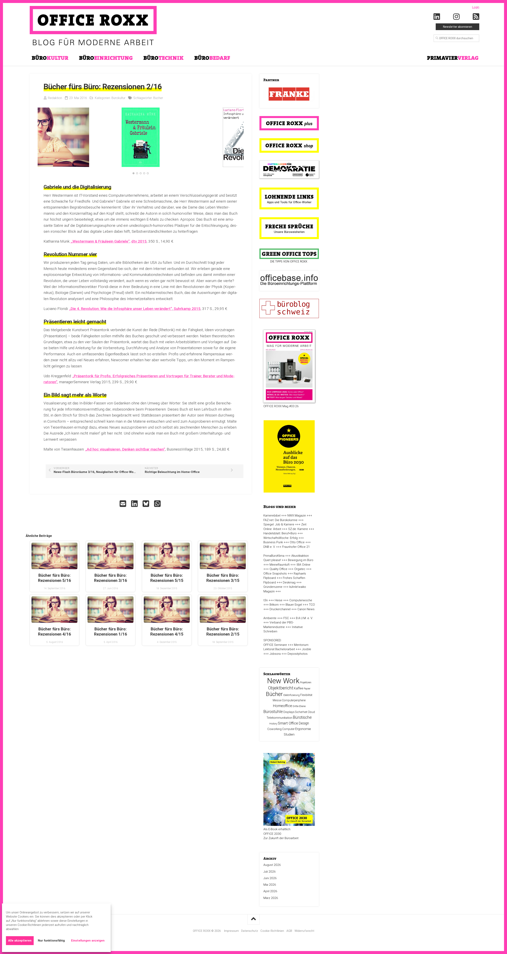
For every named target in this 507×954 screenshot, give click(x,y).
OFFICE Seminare (275, 645)
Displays (288, 712)
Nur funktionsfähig (51, 940)
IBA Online (303, 564)
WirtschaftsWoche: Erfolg (280, 538)
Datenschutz (249, 931)
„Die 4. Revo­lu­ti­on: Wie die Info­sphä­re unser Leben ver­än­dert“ (120, 308)
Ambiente (269, 618)
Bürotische (302, 717)
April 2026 (270, 891)
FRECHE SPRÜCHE (289, 226)
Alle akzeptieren (19, 940)
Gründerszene (272, 587)
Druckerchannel (280, 609)
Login (475, 7)
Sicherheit (301, 712)
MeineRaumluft (280, 564)
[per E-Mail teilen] (123, 503)
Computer (288, 729)
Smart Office (288, 723)
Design (304, 723)
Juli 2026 (269, 871)
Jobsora (275, 654)
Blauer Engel (294, 604)
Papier (307, 688)
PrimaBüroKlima (273, 556)
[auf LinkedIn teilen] (135, 503)
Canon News (305, 609)
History (273, 723)
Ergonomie (303, 729)
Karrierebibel (271, 515)
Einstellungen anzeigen (88, 940)
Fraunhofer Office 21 (296, 547)
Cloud (311, 712)
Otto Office (297, 542)
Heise (278, 600)
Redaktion (55, 98)
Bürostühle (273, 711)
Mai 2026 (269, 884)
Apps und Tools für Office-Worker (289, 202)
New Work (283, 681)
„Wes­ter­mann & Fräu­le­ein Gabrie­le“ (100, 241)
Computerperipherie (294, 700)
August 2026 (272, 865)
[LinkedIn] (437, 17)
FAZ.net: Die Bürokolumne (280, 520)
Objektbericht (280, 687)
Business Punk (273, 542)
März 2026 (270, 898)
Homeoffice (282, 705)
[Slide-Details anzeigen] (289, 94)
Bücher (158, 98)
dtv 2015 (139, 241)
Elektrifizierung (291, 695)
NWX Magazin (296, 515)
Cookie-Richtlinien (272, 931)
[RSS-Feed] (476, 17)
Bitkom (274, 604)
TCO (312, 604)
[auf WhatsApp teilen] (158, 503)
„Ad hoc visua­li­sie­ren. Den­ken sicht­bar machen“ (125, 449)
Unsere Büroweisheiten (289, 232)
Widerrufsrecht (304, 931)
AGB (289, 931)
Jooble (306, 649)
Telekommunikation (279, 718)
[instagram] (456, 17)
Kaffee (298, 688)
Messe (277, 700)
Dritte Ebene (299, 706)
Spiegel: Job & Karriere (278, 524)
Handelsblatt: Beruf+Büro (280, 533)
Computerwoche (300, 600)
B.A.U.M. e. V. (304, 618)
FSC (286, 618)
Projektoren (305, 682)
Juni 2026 (270, 878)
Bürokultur (118, 98)
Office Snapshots (275, 573)
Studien (289, 734)
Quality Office (278, 569)
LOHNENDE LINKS (289, 196)
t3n (265, 600)
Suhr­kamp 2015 (186, 308)
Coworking (274, 729)
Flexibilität (306, 695)
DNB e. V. (269, 547)
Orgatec (299, 569)
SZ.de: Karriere (298, 529)
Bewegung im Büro (300, 560)
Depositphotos (298, 654)
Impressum (231, 931)
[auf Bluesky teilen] (146, 503)
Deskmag (289, 582)
